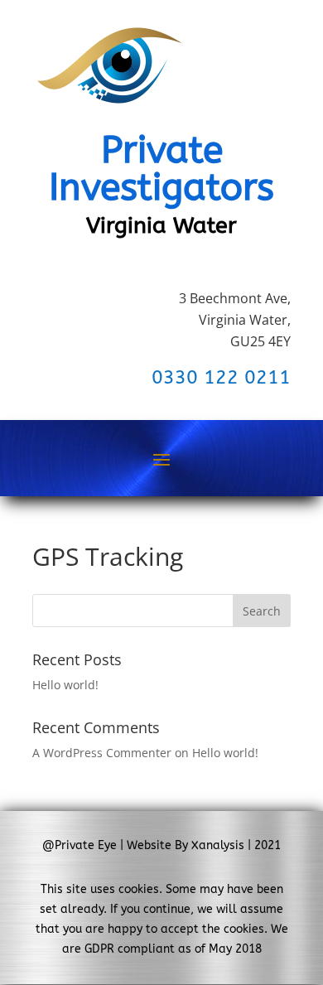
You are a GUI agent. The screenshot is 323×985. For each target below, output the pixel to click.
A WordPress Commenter (101, 752)
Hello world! (65, 685)
